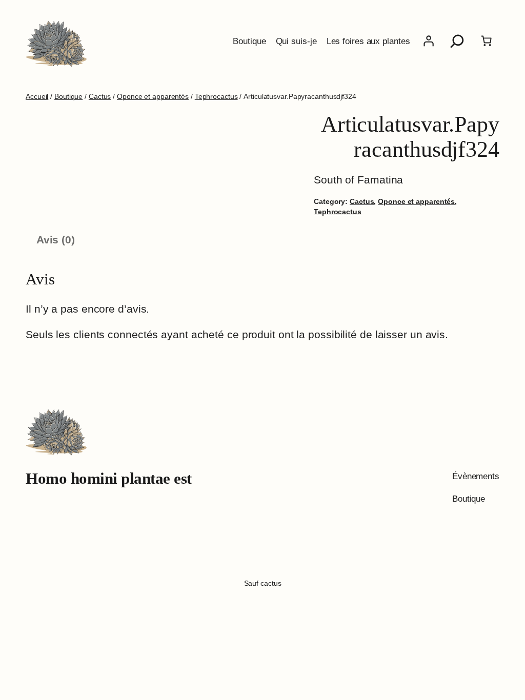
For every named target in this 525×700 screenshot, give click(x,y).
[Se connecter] (428, 41)
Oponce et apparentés (153, 96)
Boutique (68, 96)
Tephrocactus (216, 96)
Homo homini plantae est (109, 478)
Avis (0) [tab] (55, 239)
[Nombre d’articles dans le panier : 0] (486, 41)
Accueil (37, 96)
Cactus (100, 96)
